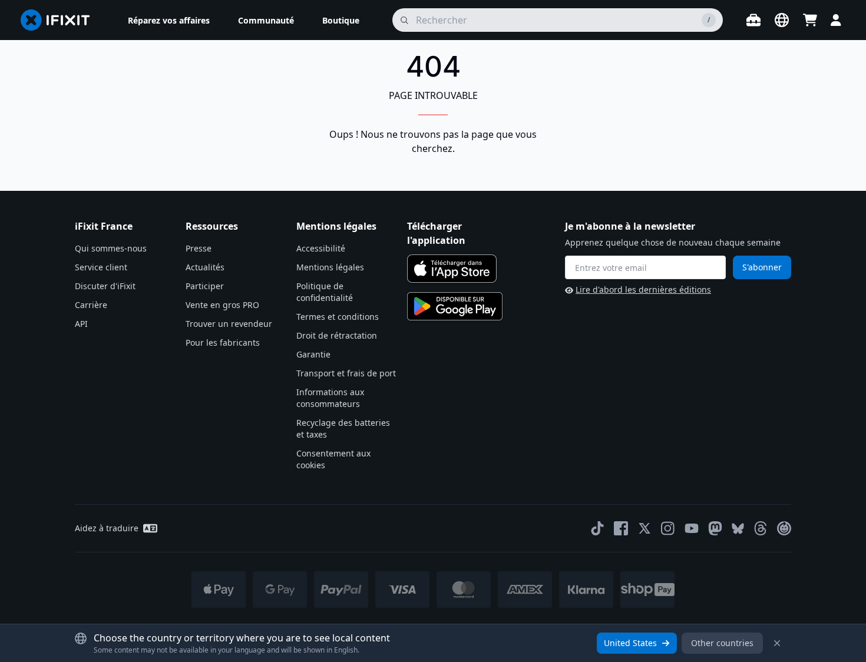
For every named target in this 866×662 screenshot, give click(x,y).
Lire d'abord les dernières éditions (643, 289)
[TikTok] (597, 528)
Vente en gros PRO (222, 304)
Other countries (722, 642)
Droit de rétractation (336, 335)
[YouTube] (692, 528)
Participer (205, 286)
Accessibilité (320, 248)
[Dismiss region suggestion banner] (777, 643)
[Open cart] (810, 20)
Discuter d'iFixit (105, 286)
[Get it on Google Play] (455, 306)
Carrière (91, 304)
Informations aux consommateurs (330, 397)
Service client (101, 267)
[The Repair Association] (784, 528)
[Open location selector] (782, 20)
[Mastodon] (715, 528)
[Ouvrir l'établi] (753, 20)
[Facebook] (621, 528)
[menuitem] (169, 20)
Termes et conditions (337, 316)
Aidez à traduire (106, 528)
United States (630, 642)
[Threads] (760, 528)
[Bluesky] (738, 528)
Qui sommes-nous (111, 248)
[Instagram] (668, 528)
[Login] (836, 20)
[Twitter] (644, 528)
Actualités (205, 267)
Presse (198, 248)
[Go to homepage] (60, 20)
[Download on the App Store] (452, 268)
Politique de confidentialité (324, 291)
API (81, 323)
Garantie (313, 354)
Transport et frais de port (346, 373)
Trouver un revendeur (229, 323)
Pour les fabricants (223, 342)
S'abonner (762, 267)
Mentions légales (330, 267)
